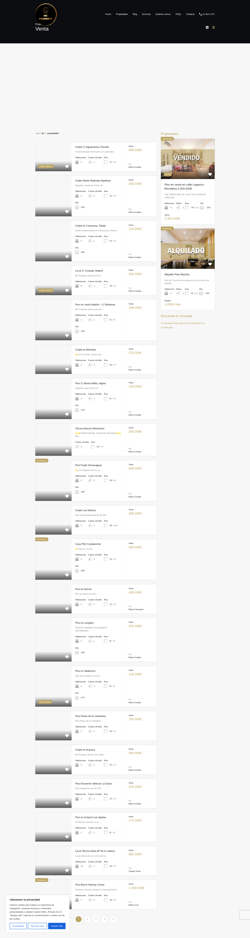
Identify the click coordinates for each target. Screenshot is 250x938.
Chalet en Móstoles (85, 349)
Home (108, 14)
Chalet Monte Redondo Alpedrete (93, 180)
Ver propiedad (187, 171)
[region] (37, 913)
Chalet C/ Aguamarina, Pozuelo (92, 147)
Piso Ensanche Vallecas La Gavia (93, 783)
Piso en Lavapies (84, 622)
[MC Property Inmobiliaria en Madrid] (46, 24)
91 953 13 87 (209, 14)
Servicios (146, 14)
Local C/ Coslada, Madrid (89, 270)
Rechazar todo (37, 926)
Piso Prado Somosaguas (88, 465)
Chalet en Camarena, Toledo (90, 225)
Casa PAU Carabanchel (88, 544)
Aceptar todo (57, 926)
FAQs (178, 14)
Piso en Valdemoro (85, 671)
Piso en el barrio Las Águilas (90, 817)
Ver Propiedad (53, 165)
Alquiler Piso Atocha (176, 274)
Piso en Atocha (83, 589)
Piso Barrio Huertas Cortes (89, 884)
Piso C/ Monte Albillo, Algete (90, 383)
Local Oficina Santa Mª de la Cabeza (95, 851)
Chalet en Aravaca (85, 749)
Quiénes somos (163, 14)
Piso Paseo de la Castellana (90, 716)
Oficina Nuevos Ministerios (89, 428)
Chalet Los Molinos (85, 510)
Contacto (190, 14)
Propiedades (122, 14)
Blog (135, 14)
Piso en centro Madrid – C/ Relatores (95, 304)
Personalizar (18, 926)
